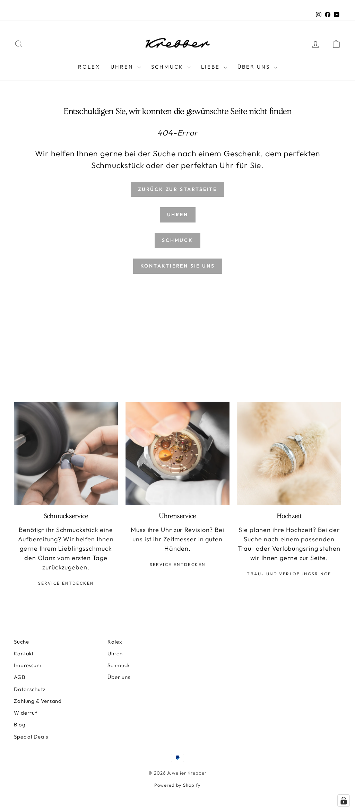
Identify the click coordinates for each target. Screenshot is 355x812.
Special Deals (31, 736)
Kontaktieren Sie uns (177, 266)
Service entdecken (66, 583)
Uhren (123, 66)
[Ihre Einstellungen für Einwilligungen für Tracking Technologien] (343, 800)
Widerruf (25, 712)
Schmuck (168, 66)
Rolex (89, 66)
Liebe (211, 66)
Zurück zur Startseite (177, 189)
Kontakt (24, 653)
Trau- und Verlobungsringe (289, 573)
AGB (19, 677)
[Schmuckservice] (66, 454)
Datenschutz (30, 689)
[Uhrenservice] (177, 454)
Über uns (118, 677)
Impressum (28, 665)
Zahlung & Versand (38, 701)
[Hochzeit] (289, 454)
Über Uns (254, 66)
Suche (21, 641)
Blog (20, 724)
